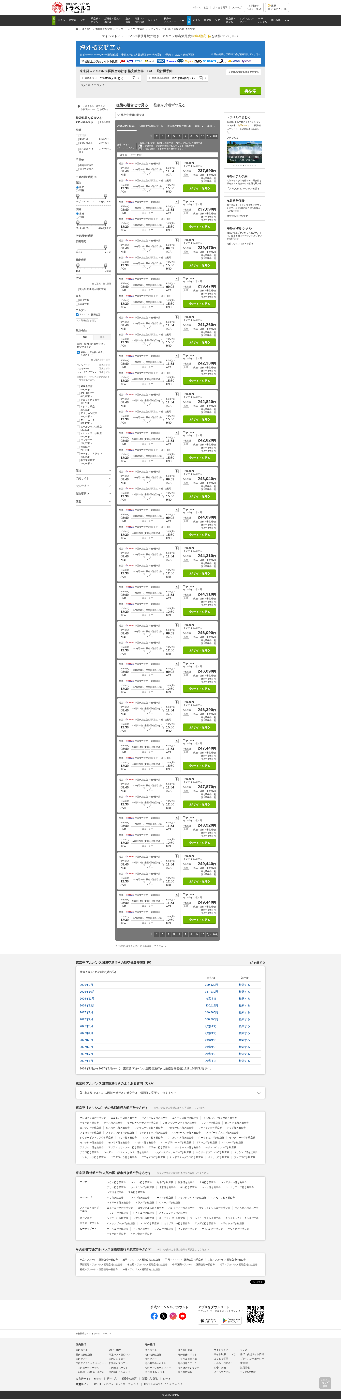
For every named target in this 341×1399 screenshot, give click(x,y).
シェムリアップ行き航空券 (239, 1187)
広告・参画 (220, 1367)
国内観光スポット (118, 1367)
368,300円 (211, 1019)
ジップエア (87, 441)
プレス (243, 1349)
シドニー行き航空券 (117, 1218)
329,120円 (211, 984)
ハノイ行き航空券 (211, 1187)
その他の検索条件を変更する (243, 72)
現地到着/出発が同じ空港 (92, 289)
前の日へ (82, 78)
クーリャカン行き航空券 (211, 1137)
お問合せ (254, 7)
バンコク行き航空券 (141, 1182)
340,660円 (211, 1012)
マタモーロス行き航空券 (181, 1127)
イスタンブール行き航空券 (121, 1223)
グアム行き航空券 (163, 1228)
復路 (160, 78)
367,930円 (211, 991)
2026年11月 (87, 998)
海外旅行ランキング (188, 1367)
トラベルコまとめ (187, 1359)
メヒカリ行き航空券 (90, 1132)
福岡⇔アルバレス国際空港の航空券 (239, 1264)
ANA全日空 (87, 388)
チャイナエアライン (91, 455)
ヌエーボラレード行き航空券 (175, 1142)
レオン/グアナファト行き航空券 (180, 1122)
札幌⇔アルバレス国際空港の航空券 (99, 1269)
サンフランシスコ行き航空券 (214, 1207)
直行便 (82, 135)
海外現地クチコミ (187, 1363)
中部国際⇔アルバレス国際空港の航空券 (193, 1264)
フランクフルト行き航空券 (192, 1197)
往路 (91, 78)
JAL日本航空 (87, 394)
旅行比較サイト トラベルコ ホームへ (94, 1333)
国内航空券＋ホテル (88, 1367)
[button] (160, 169)
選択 (101, 365)
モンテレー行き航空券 (92, 1142)
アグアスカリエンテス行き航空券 (126, 1147)
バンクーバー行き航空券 (182, 1207)
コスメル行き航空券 (152, 1137)
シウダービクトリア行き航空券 (96, 1137)
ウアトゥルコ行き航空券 (154, 1117)
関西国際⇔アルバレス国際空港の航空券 (101, 1264)
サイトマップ (221, 1349)
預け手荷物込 (86, 169)
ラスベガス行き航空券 (247, 1207)
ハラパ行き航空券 (89, 1122)
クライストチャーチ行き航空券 (242, 1218)
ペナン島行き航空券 (141, 1233)
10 (202, 136)
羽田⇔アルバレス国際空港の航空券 (184, 1259)
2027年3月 (86, 1026)
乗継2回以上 (95, 143)
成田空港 (84, 304)
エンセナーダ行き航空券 (93, 1157)
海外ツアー (151, 1359)
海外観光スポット (187, 1354)
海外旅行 (150, 1344)
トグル (170, 1093)
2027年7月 (86, 1053)
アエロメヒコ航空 (90, 401)
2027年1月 (86, 1012)
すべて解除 (136, 155)
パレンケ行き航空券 (232, 1142)
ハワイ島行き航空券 (238, 1228)
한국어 (166, 1378)
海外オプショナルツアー (158, 1367)
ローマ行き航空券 (163, 1197)
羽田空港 (84, 300)
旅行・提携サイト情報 (252, 1354)
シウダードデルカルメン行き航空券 (172, 1152)
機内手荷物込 (86, 165)
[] (230, 36)
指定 (85, 337)
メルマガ (237, 7)
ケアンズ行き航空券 (143, 1218)
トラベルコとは (200, 7)
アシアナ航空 (88, 408)
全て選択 (96, 283)
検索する (244, 984)
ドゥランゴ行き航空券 (246, 1152)
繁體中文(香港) (150, 1378)
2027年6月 (86, 1047)
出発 (81, 187)
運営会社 (245, 1363)
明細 (186, 174)
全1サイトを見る (199, 188)
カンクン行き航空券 (90, 1127)
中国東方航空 (88, 462)
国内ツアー (82, 1359)
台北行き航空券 (165, 1182)
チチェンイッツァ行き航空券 (220, 1147)
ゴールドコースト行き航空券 (205, 1218)
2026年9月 (86, 984)
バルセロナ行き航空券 (223, 1197)
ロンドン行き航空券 (139, 1197)
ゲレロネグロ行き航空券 (93, 1117)
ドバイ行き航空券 (149, 1223)
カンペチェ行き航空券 (237, 1122)
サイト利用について (224, 1354)
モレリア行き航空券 (119, 1142)
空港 (122, 154)
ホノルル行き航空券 (117, 1228)
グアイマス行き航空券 (153, 1157)
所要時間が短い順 (151, 126)
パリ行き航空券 (115, 1197)
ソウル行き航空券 (116, 1182)
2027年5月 (86, 1040)
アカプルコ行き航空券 (92, 1147)
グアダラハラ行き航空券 (124, 1157)
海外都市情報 (185, 1372)
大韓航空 (87, 448)
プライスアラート (177, 163)
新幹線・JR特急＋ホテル (91, 1372)
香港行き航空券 (186, 1182)
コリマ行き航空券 (127, 1137)
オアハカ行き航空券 (206, 1142)
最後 (215, 136)
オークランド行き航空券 (172, 1218)
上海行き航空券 (207, 1182)
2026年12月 (87, 1005)
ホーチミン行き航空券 (142, 1187)
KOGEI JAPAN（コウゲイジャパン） (163, 1384)
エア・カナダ (88, 421)
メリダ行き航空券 (236, 1127)
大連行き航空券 (115, 1192)
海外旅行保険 (185, 1350)
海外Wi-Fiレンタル (155, 1372)
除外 (102, 337)
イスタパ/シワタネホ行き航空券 (220, 1117)
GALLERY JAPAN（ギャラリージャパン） (116, 1384)
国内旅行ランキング (119, 1372)
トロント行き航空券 (117, 1212)
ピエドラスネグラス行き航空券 (186, 1157)
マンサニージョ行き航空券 (148, 1127)
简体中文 (112, 1378)
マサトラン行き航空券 (210, 1127)
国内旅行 (81, 1344)
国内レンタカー (117, 1359)
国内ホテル (82, 1350)
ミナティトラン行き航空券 (153, 1132)
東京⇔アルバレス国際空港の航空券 (99, 1259)
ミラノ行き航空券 (144, 1202)
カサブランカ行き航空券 (177, 1223)
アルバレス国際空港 (90, 314)
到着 (81, 190)
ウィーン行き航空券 (169, 1202)
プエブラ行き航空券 (244, 1157)
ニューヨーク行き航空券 (120, 1207)
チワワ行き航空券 (89, 1152)
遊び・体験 (115, 1350)
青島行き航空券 (136, 1192)
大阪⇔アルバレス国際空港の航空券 (227, 1259)
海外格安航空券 (100, 47)
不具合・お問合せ (223, 1363)
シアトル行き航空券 (143, 1212)
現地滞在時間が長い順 (179, 126)
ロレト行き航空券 (210, 1122)
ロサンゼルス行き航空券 (151, 1207)
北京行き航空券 (167, 1187)
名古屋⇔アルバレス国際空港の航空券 (147, 1264)
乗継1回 (95, 139)
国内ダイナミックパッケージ (91, 1363)
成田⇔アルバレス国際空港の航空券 (141, 1259)
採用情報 (245, 1367)
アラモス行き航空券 (159, 1147)
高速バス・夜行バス (119, 1354)
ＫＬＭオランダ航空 (91, 435)
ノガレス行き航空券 (145, 1142)
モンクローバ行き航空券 (242, 1137)
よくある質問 (220, 7)
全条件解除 (104, 122)
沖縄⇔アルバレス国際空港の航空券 (141, 1269)
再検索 (250, 91)
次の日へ (138, 78)
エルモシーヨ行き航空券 (124, 1117)
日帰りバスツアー (118, 1363)
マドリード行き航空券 (119, 1202)
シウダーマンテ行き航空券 (186, 1132)
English (98, 1378)
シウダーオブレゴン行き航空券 (222, 1132)
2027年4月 (86, 1033)
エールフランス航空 (91, 428)
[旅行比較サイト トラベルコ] (77, 29)
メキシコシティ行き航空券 (120, 1132)
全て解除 (107, 283)
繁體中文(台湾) (129, 1378)
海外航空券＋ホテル (155, 1363)
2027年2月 (86, 1019)
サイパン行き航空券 (212, 1228)
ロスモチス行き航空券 (118, 1127)
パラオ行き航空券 (116, 1233)
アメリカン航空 (89, 415)
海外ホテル (151, 1350)
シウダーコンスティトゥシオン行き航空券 (126, 1152)
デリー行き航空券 (116, 1187)
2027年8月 (86, 1060)
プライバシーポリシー (252, 1358)
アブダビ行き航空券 (205, 1223)
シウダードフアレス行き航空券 (212, 1152)
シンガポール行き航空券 (234, 1182)
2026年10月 (87, 991)
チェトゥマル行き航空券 (188, 1147)
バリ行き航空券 (141, 1228)
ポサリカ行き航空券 (218, 1157)
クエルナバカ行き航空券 (181, 1137)
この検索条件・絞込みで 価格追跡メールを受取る (94, 107)
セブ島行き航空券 (187, 1228)
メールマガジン (222, 1372)
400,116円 (211, 1005)
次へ (208, 136)
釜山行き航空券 (188, 1187)
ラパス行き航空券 (113, 1122)
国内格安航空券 (84, 1354)
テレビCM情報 (248, 1372)
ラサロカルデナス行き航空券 (142, 1122)
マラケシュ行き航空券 (232, 1223)
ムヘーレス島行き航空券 (185, 1117)
